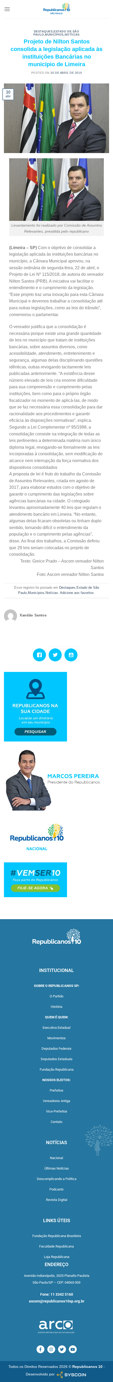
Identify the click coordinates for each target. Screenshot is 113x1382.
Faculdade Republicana (56, 1246)
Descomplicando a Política (56, 1179)
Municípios (54, 34)
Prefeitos (56, 1090)
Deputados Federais (56, 1048)
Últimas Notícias (56, 1168)
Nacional (56, 1158)
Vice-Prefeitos (56, 1111)
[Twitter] (56, 655)
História (56, 1007)
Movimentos (56, 1038)
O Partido (56, 996)
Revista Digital (56, 1200)
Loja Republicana (56, 1257)
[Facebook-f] (40, 1349)
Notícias (72, 34)
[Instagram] (51, 1349)
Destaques (43, 31)
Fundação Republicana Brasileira (56, 1236)
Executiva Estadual (56, 1028)
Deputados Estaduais (57, 1059)
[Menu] (7, 9)
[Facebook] (41, 655)
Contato (56, 1122)
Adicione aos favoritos (77, 593)
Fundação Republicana (57, 1069)
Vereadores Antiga (56, 1101)
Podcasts (56, 1189)
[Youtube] (72, 655)
